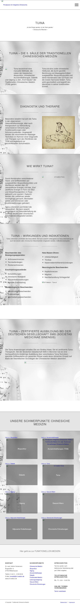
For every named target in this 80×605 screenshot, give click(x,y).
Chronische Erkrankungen (37, 584)
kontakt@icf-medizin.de (17, 576)
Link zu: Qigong (10, 492)
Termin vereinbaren (60, 591)
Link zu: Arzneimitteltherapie (50, 437)
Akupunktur (33, 568)
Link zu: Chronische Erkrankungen (51, 518)
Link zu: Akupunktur (11, 437)
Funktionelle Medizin (36, 577)
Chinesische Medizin (36, 566)
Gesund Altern (34, 582)
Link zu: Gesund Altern (48, 492)
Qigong (32, 571)
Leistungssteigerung (36, 580)
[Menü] (75, 4)
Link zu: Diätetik (10, 464)
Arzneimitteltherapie (36, 573)
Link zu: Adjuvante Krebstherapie (15, 518)
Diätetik (32, 575)
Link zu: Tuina (45, 464)
